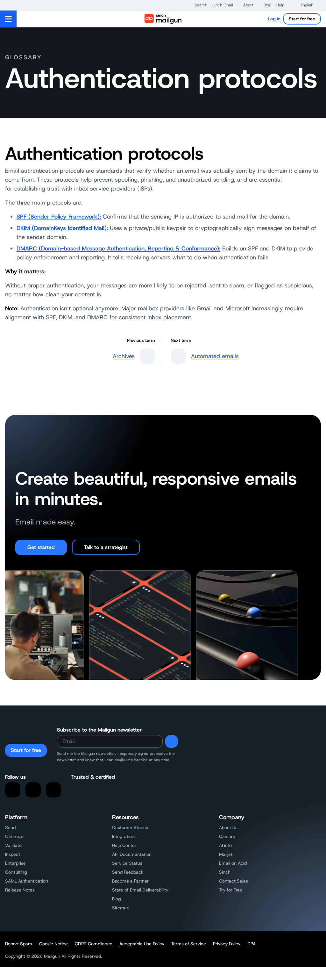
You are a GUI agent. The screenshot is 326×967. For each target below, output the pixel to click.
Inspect (12, 854)
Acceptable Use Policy (141, 944)
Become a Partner (130, 881)
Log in (274, 19)
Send (10, 827)
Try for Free (230, 890)
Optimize (14, 836)
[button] (198, 5)
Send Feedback (127, 872)
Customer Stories (130, 827)
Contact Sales (233, 881)
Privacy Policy (226, 944)
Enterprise (15, 863)
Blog (116, 899)
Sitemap (120, 908)
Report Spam (18, 944)
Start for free (302, 19)
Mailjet (225, 854)
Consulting (16, 872)
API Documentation (132, 854)
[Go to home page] (163, 19)
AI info (225, 845)
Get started (41, 547)
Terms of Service (188, 944)
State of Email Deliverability (140, 890)
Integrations (124, 836)
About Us (228, 827)
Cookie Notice (53, 944)
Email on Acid (233, 863)
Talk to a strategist (106, 547)
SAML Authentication (26, 881)
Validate (13, 845)
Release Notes (20, 890)
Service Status (127, 863)
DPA (251, 944)
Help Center (124, 845)
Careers (227, 836)
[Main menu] (8, 19)
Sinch (224, 872)
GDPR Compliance (93, 944)
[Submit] (171, 741)
